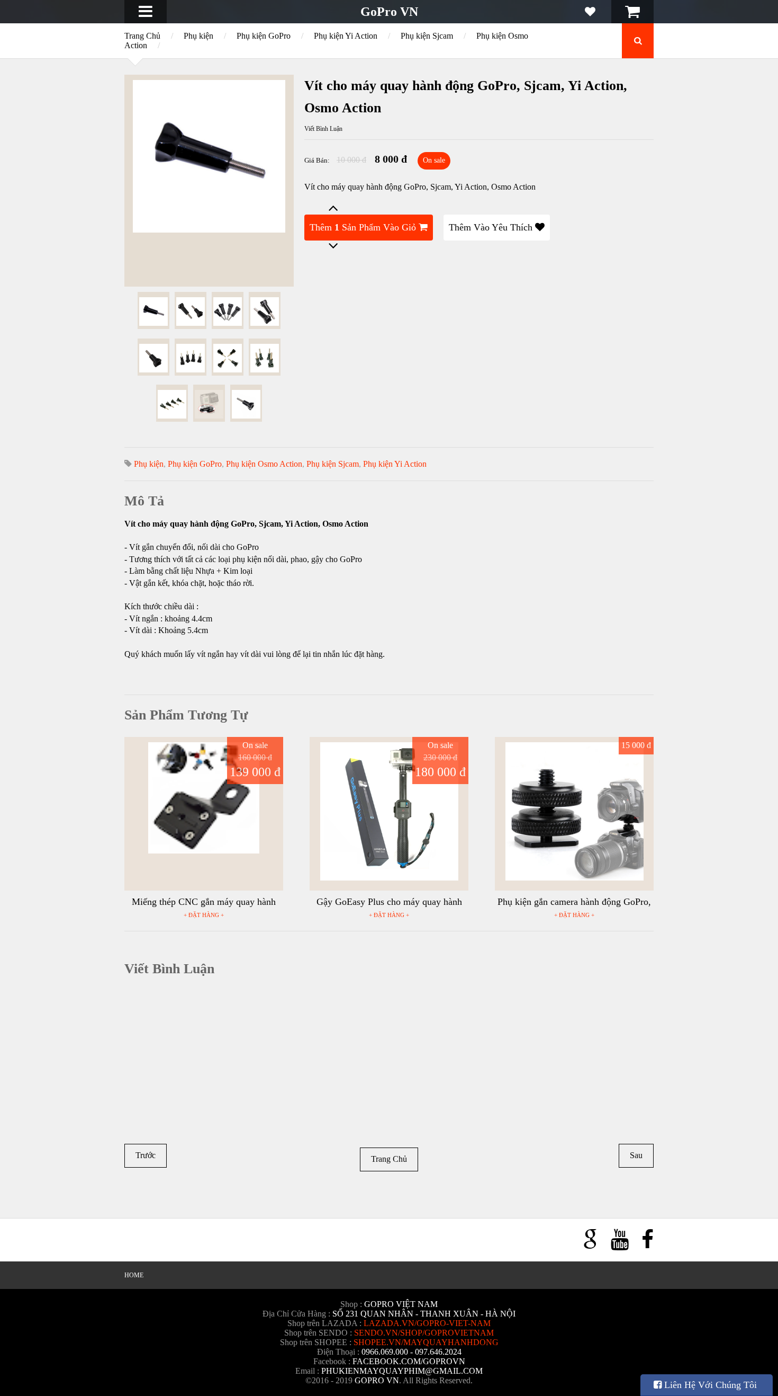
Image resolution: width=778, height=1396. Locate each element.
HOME (133, 1275)
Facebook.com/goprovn (408, 1361)
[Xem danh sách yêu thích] (590, 11)
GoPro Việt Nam (401, 1304)
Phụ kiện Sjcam (427, 35)
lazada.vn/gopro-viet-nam (427, 1323)
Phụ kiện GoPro (264, 35)
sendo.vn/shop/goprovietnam (424, 1332)
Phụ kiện (198, 35)
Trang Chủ (142, 35)
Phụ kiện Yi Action (345, 35)
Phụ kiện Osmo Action (264, 463)
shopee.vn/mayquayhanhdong (426, 1342)
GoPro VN (389, 12)
